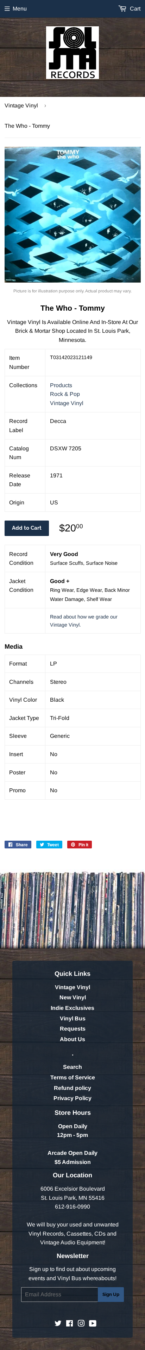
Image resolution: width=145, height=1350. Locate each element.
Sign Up (110, 1294)
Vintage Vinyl (21, 105)
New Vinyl (72, 997)
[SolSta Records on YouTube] (92, 1324)
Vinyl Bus (73, 1018)
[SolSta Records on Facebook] (69, 1324)
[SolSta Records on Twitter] (58, 1324)
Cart (134, 9)
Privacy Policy (72, 1098)
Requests (73, 1029)
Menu (20, 9)
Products (61, 385)
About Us (72, 1039)
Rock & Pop (65, 394)
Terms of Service (72, 1077)
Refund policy (72, 1088)
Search (72, 1067)
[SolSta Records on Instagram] (81, 1324)
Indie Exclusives (72, 1008)
